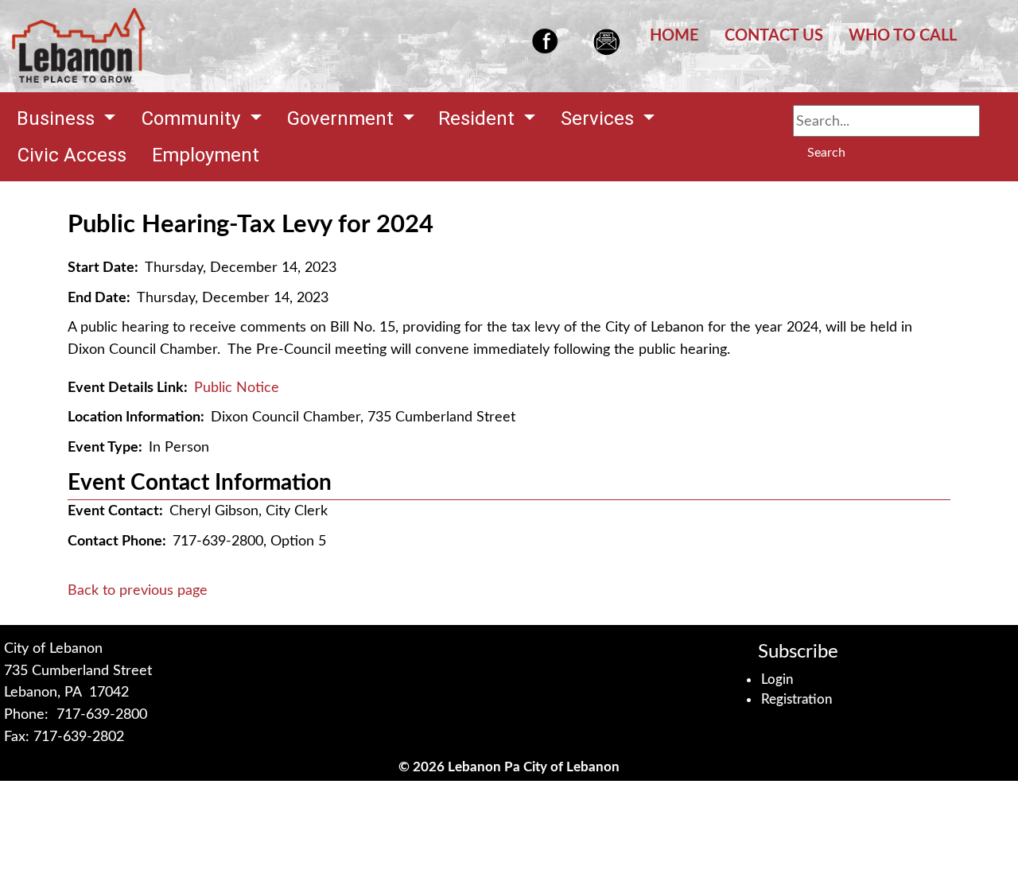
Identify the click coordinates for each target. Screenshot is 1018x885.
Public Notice (236, 387)
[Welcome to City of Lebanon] (79, 46)
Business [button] (58, 118)
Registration (797, 699)
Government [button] (342, 118)
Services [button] (600, 118)
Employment (205, 155)
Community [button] (193, 118)
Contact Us (774, 36)
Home (674, 36)
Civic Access (71, 155)
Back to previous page (138, 590)
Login (777, 679)
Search (826, 152)
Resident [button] (478, 118)
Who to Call (903, 36)
